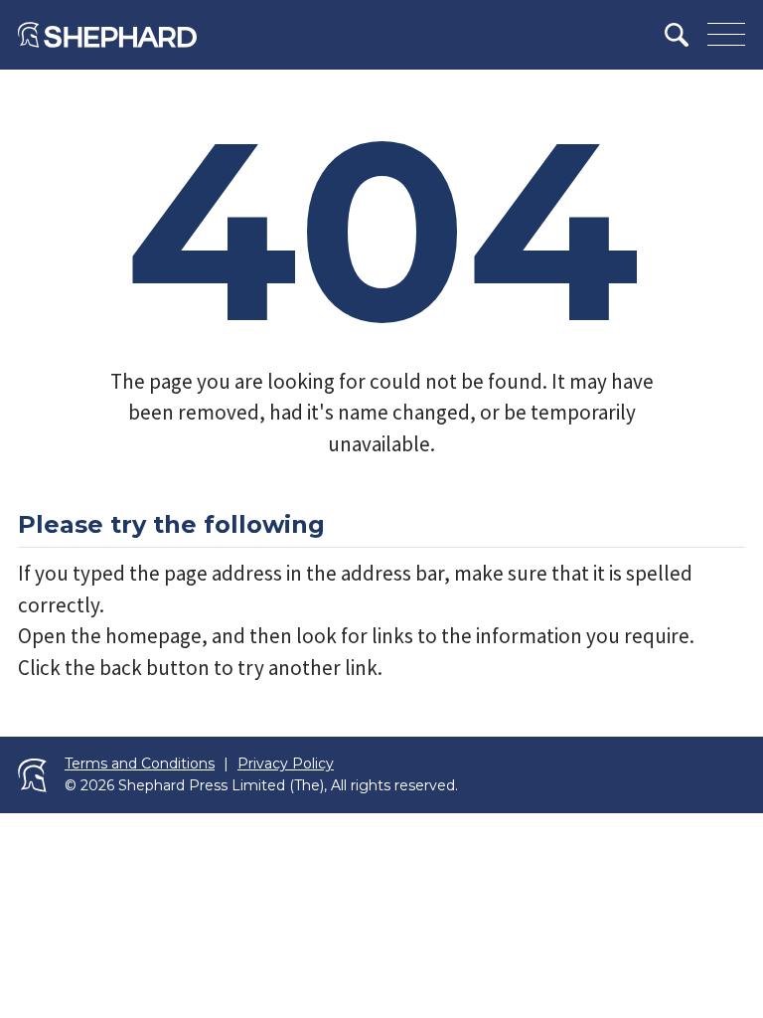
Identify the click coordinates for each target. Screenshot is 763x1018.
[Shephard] (107, 35)
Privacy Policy (285, 764)
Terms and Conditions (140, 764)
